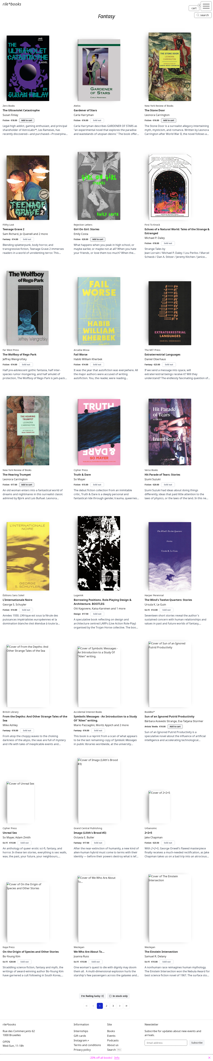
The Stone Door (155, 110)
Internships (81, 1031)
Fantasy (6, 239)
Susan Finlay (10, 115)
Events (111, 1036)
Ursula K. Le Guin (155, 604)
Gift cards (80, 1036)
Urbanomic (151, 828)
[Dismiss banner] (209, 1057)
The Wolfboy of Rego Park (19, 354)
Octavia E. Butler (84, 837)
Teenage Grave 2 (13, 229)
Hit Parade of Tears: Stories (162, 474)
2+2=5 (148, 833)
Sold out (97, 120)
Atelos (77, 105)
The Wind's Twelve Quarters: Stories (168, 600)
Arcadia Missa (81, 350)
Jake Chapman (154, 837)
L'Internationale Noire (17, 600)
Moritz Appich (104, 725)
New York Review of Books (159, 105)
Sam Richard (10, 234)
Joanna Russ (81, 956)
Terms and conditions (87, 1045)
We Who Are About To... (89, 952)
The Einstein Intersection (161, 952)
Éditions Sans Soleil (13, 595)
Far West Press (11, 350)
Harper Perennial (154, 595)
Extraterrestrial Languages (162, 354)
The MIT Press (152, 350)
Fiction (6, 120)
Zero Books (9, 105)
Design (77, 613)
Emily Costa (81, 234)
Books (111, 1031)
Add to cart (26, 120)
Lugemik (78, 595)
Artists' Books (151, 726)
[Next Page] (120, 1006)
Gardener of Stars (85, 110)
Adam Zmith (23, 837)
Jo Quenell (26, 234)
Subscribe (197, 1042)
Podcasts (113, 1040)
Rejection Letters (83, 224)
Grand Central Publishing (88, 828)
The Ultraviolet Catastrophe (21, 110)
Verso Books (151, 470)
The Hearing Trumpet (17, 474)
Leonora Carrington (157, 115)
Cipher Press (81, 470)
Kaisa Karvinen (101, 608)
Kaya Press (9, 947)
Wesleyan (79, 947)
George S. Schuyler (14, 604)
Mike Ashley (10, 725)
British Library (10, 711)
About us (112, 1045)
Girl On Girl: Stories (86, 229)
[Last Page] (126, 1006)
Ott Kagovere (82, 608)
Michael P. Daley (155, 238)
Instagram (80, 1040)
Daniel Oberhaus (155, 359)
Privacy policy (82, 1050)
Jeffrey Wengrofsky (15, 359)
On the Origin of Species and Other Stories (31, 952)
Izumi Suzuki (153, 479)
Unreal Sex (10, 833)
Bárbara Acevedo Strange (161, 721)
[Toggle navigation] (206, 6)
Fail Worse (80, 354)
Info (116, 1058)
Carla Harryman (84, 115)
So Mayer (80, 479)
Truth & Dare (82, 474)
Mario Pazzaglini (84, 725)
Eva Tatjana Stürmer (190, 721)
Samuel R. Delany (155, 956)
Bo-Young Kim (11, 956)
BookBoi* (150, 711)
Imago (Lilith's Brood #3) (90, 833)
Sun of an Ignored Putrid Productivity (169, 716)
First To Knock (152, 224)
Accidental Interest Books (88, 711)
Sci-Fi (147, 609)
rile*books (12, 4)
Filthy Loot (8, 224)
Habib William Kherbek (88, 359)
